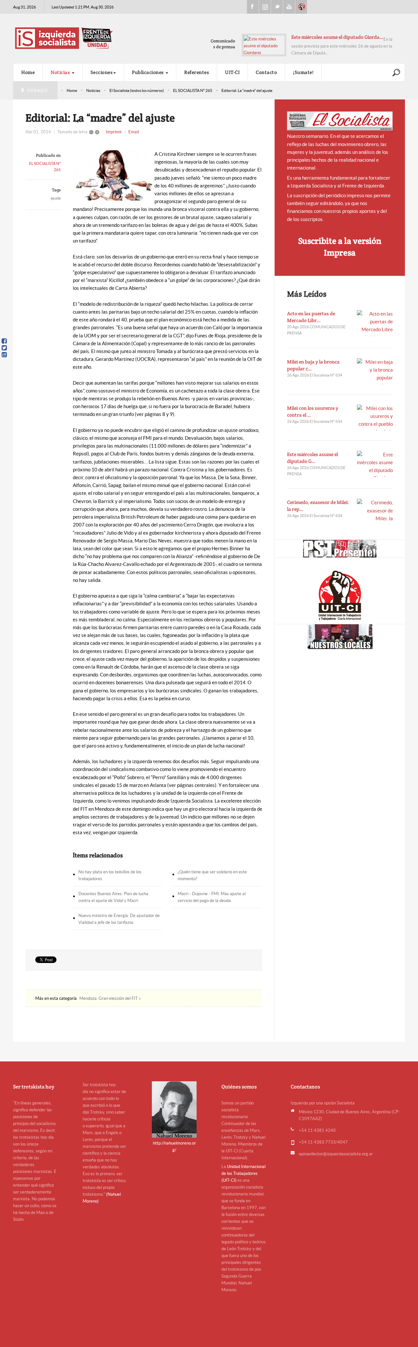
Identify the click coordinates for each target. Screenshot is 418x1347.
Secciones (101, 72)
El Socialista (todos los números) (136, 90)
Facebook (253, 7)
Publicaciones (148, 72)
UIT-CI (301, 7)
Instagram (265, 7)
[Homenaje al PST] (340, 548)
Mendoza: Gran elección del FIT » (110, 998)
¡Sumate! (303, 72)
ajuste (56, 198)
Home (28, 72)
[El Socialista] (340, 120)
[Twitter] (4, 347)
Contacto (266, 72)
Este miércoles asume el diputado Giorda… (337, 37)
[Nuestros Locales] (340, 636)
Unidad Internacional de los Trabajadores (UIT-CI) (243, 1173)
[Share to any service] (4, 354)
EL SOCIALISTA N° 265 (192, 90)
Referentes (196, 72)
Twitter (277, 7)
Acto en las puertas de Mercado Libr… (311, 316)
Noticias (61, 72)
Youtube (289, 7)
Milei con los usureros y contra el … (312, 411)
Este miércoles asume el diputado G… (312, 457)
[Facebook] (4, 341)
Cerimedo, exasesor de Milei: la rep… (318, 505)
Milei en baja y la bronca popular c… (313, 365)
